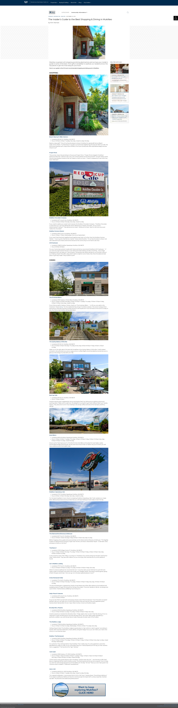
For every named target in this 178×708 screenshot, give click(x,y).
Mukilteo (63, 16)
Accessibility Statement (162, 705)
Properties (54, 4)
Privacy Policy (174, 704)
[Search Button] (128, 12)
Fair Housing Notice (173, 705)
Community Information (54, 16)
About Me (74, 4)
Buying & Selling (64, 4)
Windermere (21, 704)
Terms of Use (167, 704)
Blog (81, 4)
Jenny (61, 307)
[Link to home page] (26, 3)
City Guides (88, 4)
